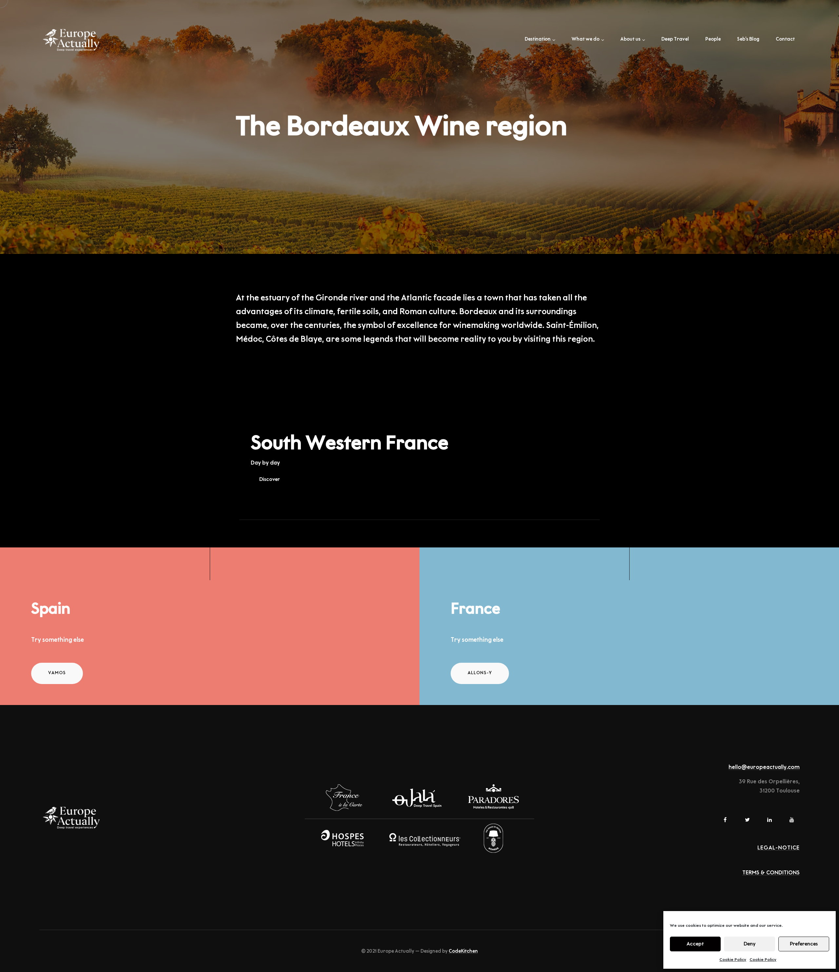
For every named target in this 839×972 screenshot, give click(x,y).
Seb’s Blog (748, 39)
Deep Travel (675, 39)
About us (630, 39)
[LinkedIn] (769, 820)
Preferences (804, 944)
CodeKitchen (463, 951)
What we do (585, 39)
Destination (538, 39)
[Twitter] (747, 820)
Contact (785, 39)
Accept (695, 944)
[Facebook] (725, 820)
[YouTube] (792, 820)
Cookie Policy (732, 960)
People (713, 39)
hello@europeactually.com (764, 767)
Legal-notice (778, 847)
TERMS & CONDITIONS (771, 872)
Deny (749, 944)
